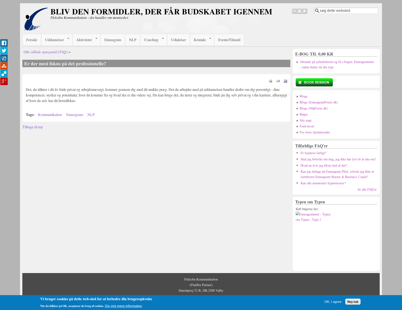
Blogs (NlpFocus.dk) (314, 108)
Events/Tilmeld (229, 39)
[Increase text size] (305, 13)
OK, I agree (333, 301)
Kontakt (198, 39)
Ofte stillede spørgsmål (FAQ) (45, 51)
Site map (305, 120)
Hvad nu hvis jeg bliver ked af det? (324, 165)
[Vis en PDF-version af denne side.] (285, 80)
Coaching (149, 39)
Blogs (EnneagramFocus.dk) (319, 102)
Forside (31, 39)
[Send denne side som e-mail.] (278, 80)
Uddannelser (52, 39)
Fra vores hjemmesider (315, 132)
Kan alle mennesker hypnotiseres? (323, 183)
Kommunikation (50, 114)
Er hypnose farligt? (313, 153)
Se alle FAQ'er (367, 189)
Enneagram (112, 39)
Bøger (304, 114)
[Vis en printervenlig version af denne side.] (270, 80)
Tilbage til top (32, 126)
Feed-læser (307, 126)
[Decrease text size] (294, 13)
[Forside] (36, 29)
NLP (132, 39)
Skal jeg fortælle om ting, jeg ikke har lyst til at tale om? (338, 159)
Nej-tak (352, 301)
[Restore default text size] (299, 13)
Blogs (304, 96)
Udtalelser (178, 39)
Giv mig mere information (123, 305)
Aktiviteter (82, 39)
